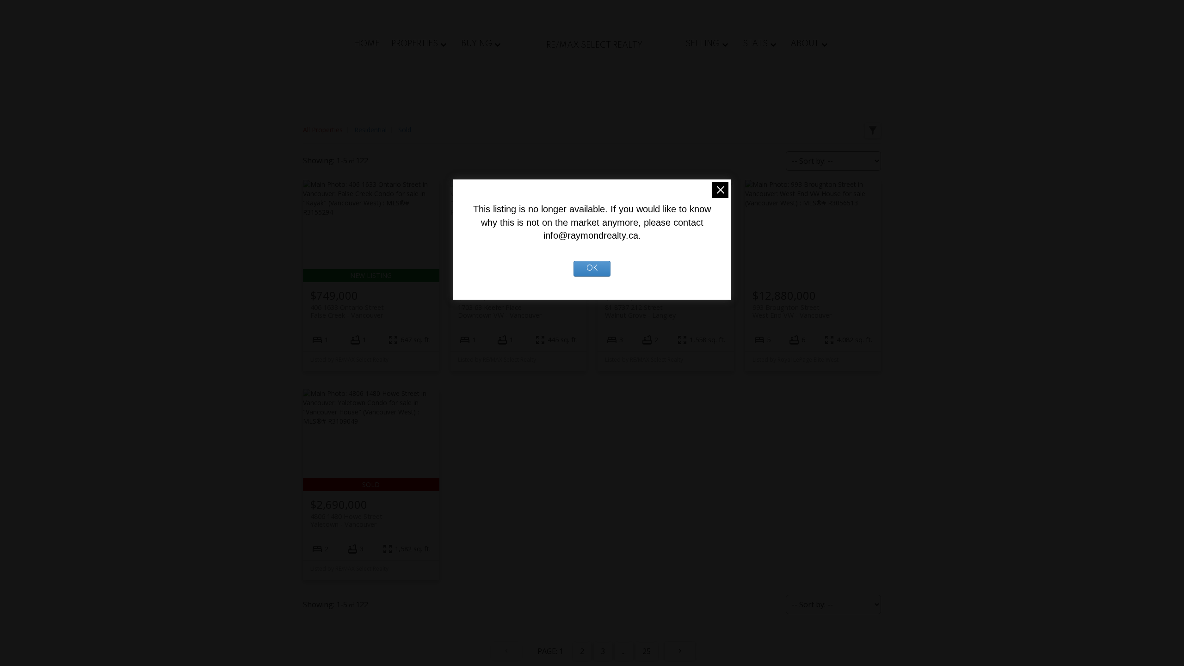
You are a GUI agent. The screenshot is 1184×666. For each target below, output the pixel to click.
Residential (370, 129)
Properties (414, 44)
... (624, 651)
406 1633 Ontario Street (347, 311)
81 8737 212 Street (640, 311)
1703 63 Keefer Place (500, 311)
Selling (702, 44)
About (804, 44)
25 (646, 651)
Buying (476, 44)
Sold (404, 129)
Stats (755, 44)
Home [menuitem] (367, 44)
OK (592, 268)
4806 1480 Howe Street (346, 520)
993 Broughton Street (792, 311)
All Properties (323, 129)
